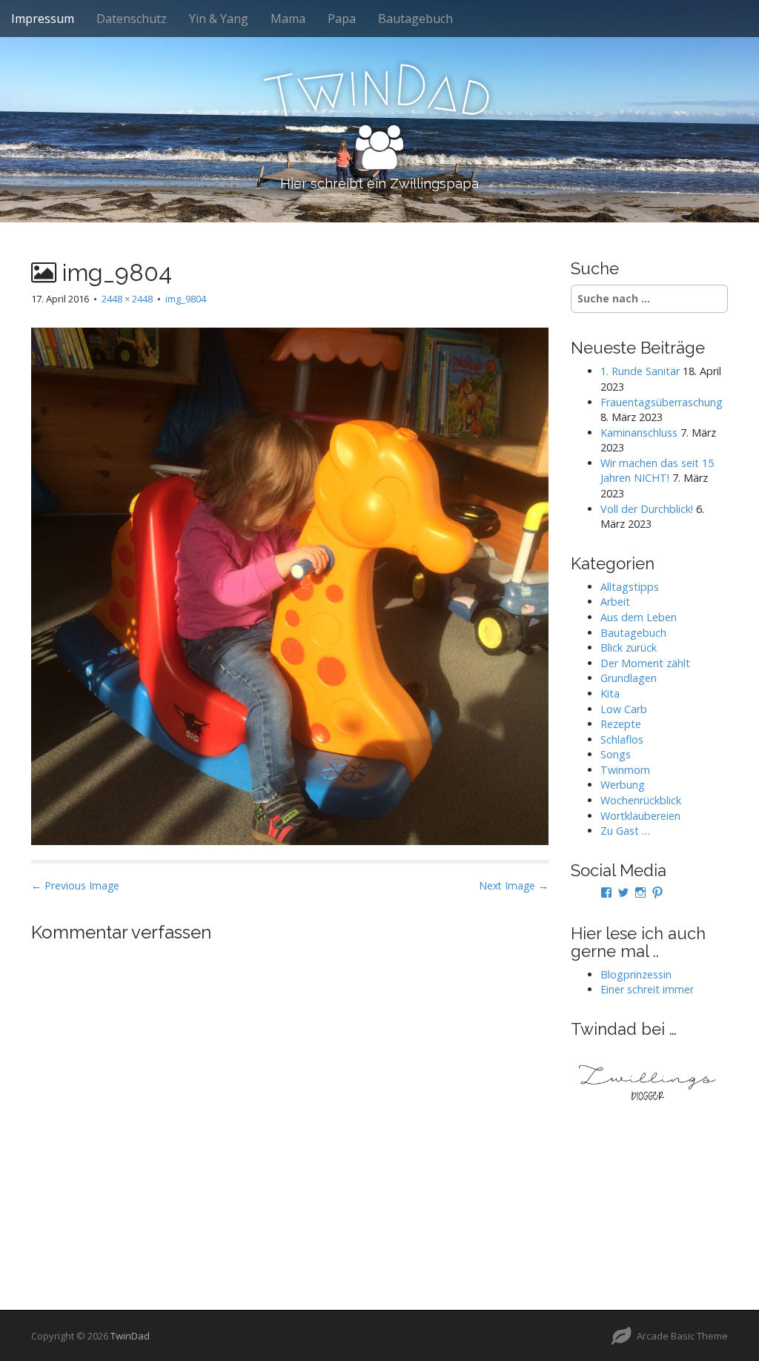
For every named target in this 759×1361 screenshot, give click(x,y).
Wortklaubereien (640, 816)
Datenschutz (131, 18)
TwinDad (130, 1335)
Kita (610, 693)
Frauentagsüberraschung (661, 402)
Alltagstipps (629, 587)
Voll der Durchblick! (646, 509)
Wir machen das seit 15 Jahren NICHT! (657, 471)
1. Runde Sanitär (640, 371)
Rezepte (620, 724)
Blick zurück (628, 647)
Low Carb (623, 709)
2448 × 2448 (127, 298)
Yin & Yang (218, 18)
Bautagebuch (415, 18)
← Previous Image (75, 885)
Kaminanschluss (638, 432)
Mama (288, 18)
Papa (342, 18)
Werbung (622, 785)
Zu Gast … (625, 831)
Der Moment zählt (645, 663)
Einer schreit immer (647, 989)
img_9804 (185, 298)
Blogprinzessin (636, 974)
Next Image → (513, 885)
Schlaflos (621, 739)
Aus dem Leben (638, 617)
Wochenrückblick (640, 800)
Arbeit (615, 602)
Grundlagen (628, 678)
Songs (615, 754)
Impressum (42, 18)
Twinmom (625, 770)
